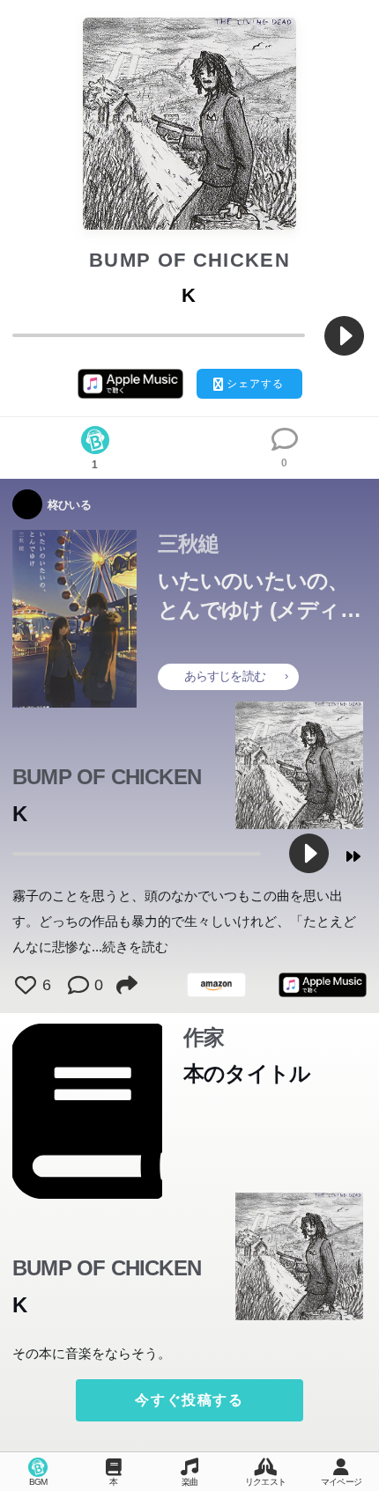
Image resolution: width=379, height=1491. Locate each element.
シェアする (256, 384)
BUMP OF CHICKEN (189, 260)
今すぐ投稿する (189, 1399)
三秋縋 (188, 543)
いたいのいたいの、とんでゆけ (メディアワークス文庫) (259, 597)
